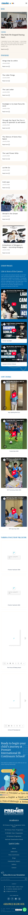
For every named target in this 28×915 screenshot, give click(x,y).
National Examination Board (14, 839)
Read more (4, 49)
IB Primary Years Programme (14, 829)
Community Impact (14, 861)
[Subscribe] (25, 879)
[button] (26, 3)
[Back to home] (8, 3)
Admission (14, 851)
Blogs (14, 858)
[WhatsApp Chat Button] (25, 910)
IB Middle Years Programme (14, 833)
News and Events (14, 854)
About (14, 848)
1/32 (4, 663)
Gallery (14, 864)
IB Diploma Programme (14, 836)
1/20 (6, 725)
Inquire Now (6, 771)
